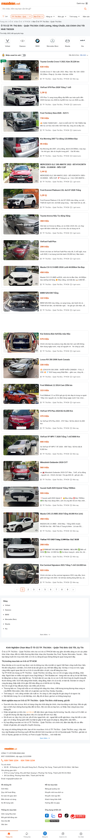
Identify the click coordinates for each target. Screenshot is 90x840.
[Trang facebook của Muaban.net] (47, 816)
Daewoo (8, 610)
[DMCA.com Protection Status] (52, 822)
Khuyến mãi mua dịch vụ (54, 792)
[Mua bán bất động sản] (10, 3)
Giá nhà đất (5, 821)
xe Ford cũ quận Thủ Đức (38, 735)
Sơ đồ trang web (7, 803)
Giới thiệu (4, 789)
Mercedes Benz (11, 619)
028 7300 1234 (11, 760)
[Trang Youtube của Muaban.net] (60, 816)
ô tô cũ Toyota (7, 735)
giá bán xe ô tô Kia (20, 735)
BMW (7, 615)
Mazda (7, 624)
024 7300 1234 (28, 760)
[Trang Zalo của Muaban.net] (53, 816)
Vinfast (7, 605)
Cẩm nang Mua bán (8, 814)
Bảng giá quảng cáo (52, 789)
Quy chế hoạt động (8, 792)
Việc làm (4, 824)
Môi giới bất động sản (9, 817)
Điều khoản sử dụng (8, 799)
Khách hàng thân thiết (53, 799)
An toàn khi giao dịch (9, 796)
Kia (6, 629)
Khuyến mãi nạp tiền (52, 796)
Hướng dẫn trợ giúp (52, 803)
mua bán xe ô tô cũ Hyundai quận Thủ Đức (61, 732)
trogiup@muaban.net (14, 779)
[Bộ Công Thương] (78, 819)
